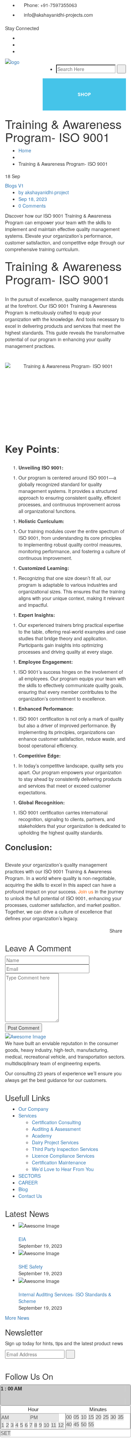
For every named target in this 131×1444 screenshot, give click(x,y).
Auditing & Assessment (56, 1129)
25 (105, 1417)
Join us (85, 891)
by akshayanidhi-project (43, 192)
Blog (23, 1189)
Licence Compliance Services (63, 1155)
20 (98, 1417)
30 (113, 1417)
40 (69, 1424)
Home (24, 150)
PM (34, 1417)
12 (60, 1425)
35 (120, 1417)
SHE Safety (30, 1266)
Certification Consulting (56, 1122)
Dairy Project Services (55, 1142)
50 (83, 1424)
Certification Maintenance (59, 1162)
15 (91, 1417)
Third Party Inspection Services (65, 1149)
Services (27, 1115)
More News (17, 1317)
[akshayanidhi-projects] (12, 61)
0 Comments (32, 205)
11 (53, 1425)
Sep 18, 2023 (32, 199)
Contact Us (30, 1196)
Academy (42, 1135)
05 (76, 1417)
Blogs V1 (14, 185)
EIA (22, 1239)
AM (5, 1417)
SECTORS (29, 1175)
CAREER (28, 1182)
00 (69, 1417)
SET (5, 1433)
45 (76, 1424)
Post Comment (23, 1027)
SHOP (84, 94)
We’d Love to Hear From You (63, 1169)
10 (46, 1425)
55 (91, 1424)
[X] (127, 1394)
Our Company (33, 1108)
